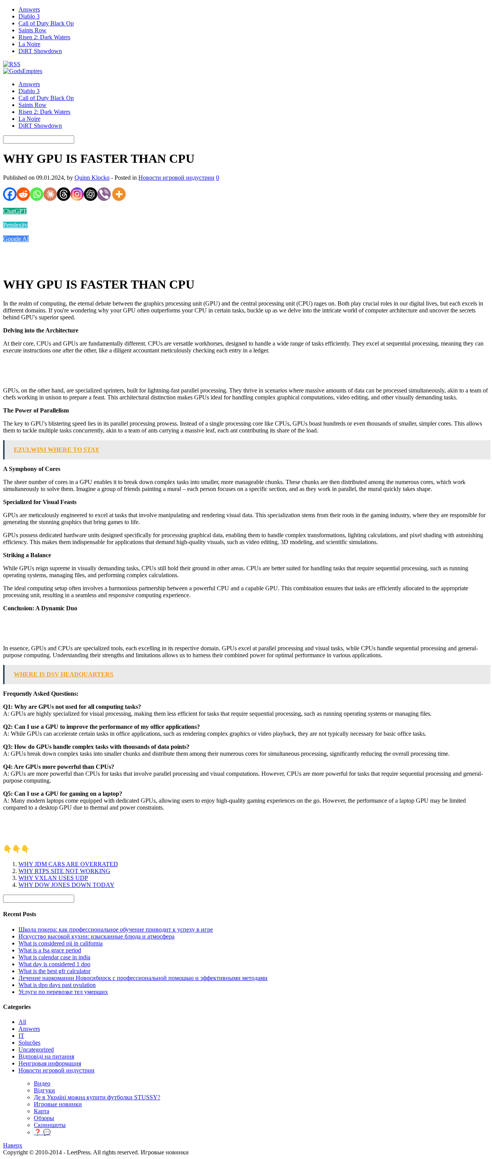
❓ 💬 (42, 1132)
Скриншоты (50, 1125)
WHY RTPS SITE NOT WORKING (64, 871)
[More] (119, 194)
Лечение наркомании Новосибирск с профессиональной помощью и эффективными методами (143, 978)
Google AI (16, 238)
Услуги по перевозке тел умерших (63, 992)
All (22, 1022)
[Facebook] (10, 194)
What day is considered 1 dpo (54, 964)
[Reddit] (23, 194)
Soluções (29, 1042)
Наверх (12, 1145)
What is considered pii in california (60, 943)
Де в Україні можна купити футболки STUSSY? (97, 1097)
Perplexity (15, 225)
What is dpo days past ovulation (57, 985)
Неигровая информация (49, 1063)
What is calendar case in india (54, 957)
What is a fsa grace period (49, 950)
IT (21, 1035)
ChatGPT (15, 211)
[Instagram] (77, 194)
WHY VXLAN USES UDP (53, 878)
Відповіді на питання (46, 1056)
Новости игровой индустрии (176, 177)
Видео (42, 1083)
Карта (41, 1111)
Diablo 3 (29, 16)
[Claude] (50, 194)
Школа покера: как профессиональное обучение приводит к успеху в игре (115, 929)
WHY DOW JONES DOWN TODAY (66, 885)
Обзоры (44, 1118)
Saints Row (32, 30)
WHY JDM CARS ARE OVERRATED (68, 864)
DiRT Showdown (40, 51)
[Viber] (104, 194)
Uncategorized (36, 1049)
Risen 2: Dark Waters (44, 37)
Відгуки (44, 1090)
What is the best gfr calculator (54, 971)
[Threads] (63, 194)
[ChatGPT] (90, 194)
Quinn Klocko (92, 177)
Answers (29, 9)
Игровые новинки (58, 1104)
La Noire (29, 44)
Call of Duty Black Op (46, 23)
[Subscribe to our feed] (11, 64)
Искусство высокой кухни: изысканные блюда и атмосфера (96, 936)
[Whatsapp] (36, 194)
